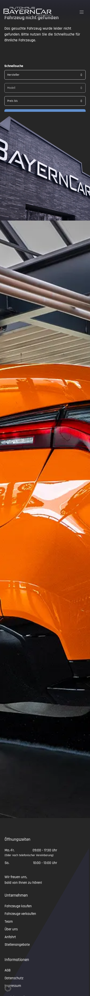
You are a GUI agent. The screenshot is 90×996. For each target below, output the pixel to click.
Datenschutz (14, 978)
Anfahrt (10, 937)
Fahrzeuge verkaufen (20, 913)
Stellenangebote (17, 944)
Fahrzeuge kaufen (18, 906)
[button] (8, 988)
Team (9, 921)
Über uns (11, 929)
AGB (7, 970)
